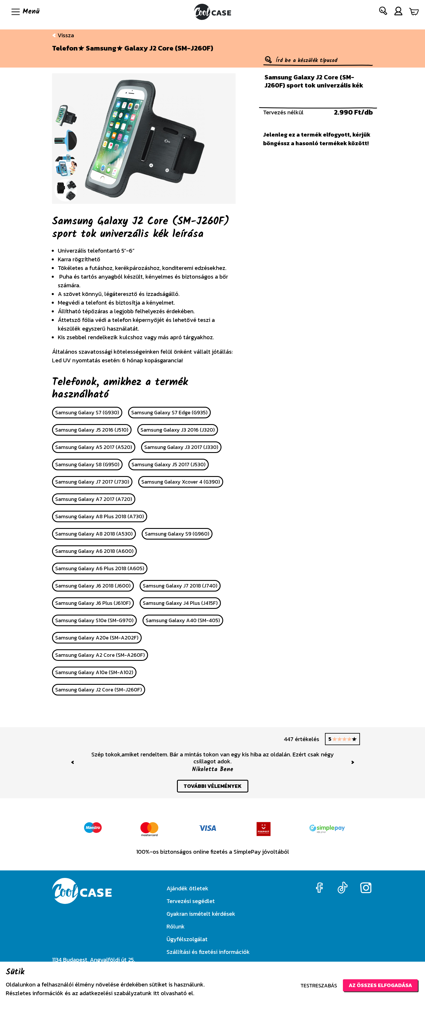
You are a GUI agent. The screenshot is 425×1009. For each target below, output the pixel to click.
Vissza (65, 35)
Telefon (65, 48)
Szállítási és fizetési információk (208, 952)
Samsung (101, 48)
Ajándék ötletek (187, 888)
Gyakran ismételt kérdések (201, 913)
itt (156, 993)
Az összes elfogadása (380, 985)
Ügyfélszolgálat (187, 939)
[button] (383, 12)
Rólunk (176, 926)
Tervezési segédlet (191, 901)
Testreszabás (318, 985)
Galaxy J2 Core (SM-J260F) (168, 48)
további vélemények (213, 786)
